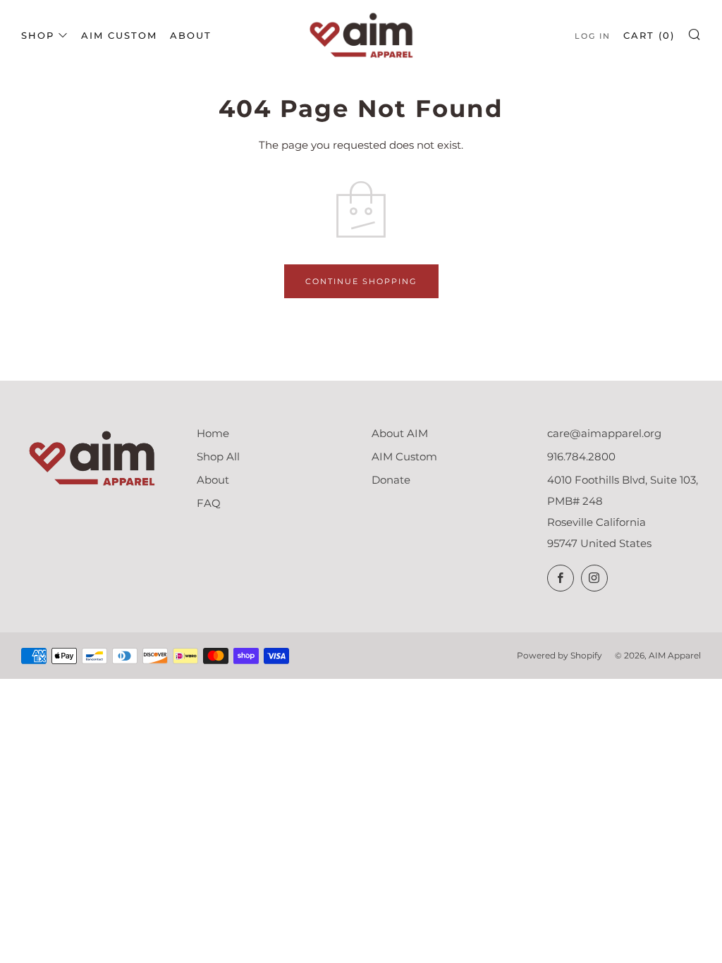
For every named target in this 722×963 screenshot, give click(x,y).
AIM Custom (119, 35)
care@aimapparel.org (604, 433)
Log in (593, 36)
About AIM (400, 433)
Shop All (218, 456)
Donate (391, 479)
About (191, 35)
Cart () (649, 35)
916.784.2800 (581, 456)
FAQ (209, 503)
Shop (37, 35)
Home (213, 433)
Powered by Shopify (559, 655)
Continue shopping (361, 281)
